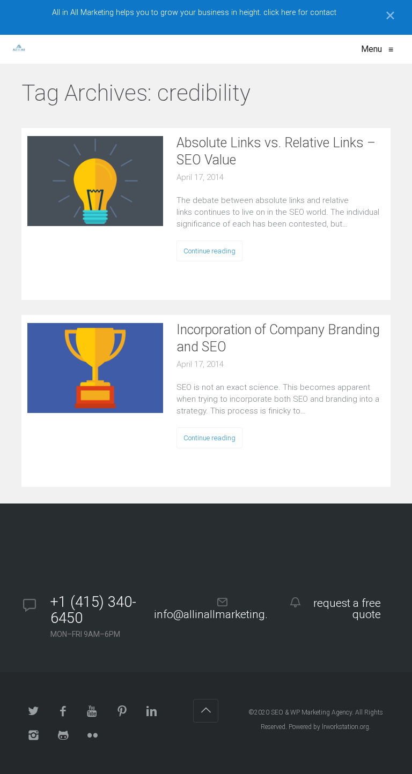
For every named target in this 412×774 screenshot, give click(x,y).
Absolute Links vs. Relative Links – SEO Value (276, 151)
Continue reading (209, 251)
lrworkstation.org (345, 727)
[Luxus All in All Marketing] (19, 49)
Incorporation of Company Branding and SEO (278, 338)
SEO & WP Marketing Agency (311, 712)
